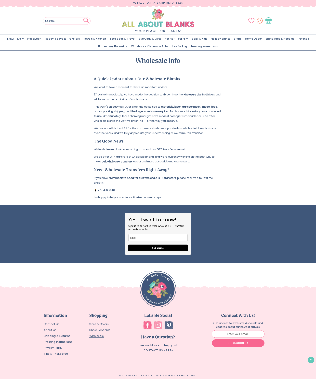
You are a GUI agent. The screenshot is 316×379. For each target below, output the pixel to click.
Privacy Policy (53, 347)
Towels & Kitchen (94, 38)
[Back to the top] (311, 360)
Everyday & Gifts (150, 38)
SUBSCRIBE (236, 343)
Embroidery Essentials (113, 46)
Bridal (237, 38)
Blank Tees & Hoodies (279, 38)
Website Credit (188, 376)
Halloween (34, 38)
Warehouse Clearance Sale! (149, 46)
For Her (169, 38)
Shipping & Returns (57, 336)
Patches (303, 38)
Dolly (20, 38)
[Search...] (86, 20)
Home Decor (253, 38)
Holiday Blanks (220, 38)
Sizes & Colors (99, 324)
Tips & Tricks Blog (56, 353)
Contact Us (51, 324)
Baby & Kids (199, 38)
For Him (183, 38)
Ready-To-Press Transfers (62, 38)
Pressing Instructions (204, 46)
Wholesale (96, 336)
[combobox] (67, 21)
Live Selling (179, 46)
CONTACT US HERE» (158, 350)
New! (10, 38)
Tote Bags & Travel (122, 38)
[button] (269, 21)
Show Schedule (99, 330)
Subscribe (158, 247)
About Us (50, 330)
